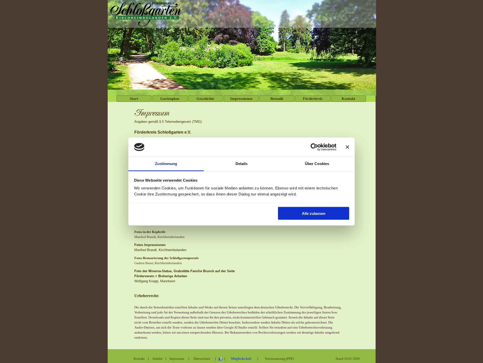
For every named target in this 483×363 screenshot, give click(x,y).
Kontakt (348, 99)
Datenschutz (201, 358)
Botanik (276, 99)
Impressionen (241, 99)
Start (134, 99)
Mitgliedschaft (241, 358)
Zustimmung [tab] (166, 164)
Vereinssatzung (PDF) (279, 358)
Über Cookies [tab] (317, 164)
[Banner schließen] (347, 147)
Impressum (177, 358)
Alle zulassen (313, 213)
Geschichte (205, 99)
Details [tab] (241, 164)
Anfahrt (157, 358)
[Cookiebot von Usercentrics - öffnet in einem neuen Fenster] (314, 147)
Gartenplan (169, 99)
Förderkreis (313, 99)
